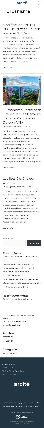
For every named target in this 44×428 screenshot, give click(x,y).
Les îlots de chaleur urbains (15, 287)
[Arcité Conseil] (22, 3)
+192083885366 (21, 322)
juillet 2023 (8, 341)
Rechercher (8, 238)
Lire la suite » (9, 67)
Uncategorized (10, 33)
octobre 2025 (9, 337)
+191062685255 (8, 322)
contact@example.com (11, 325)
